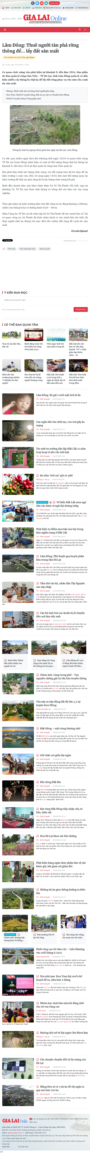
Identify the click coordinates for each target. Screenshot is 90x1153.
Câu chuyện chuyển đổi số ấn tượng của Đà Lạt (61, 1061)
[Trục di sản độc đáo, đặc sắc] (11, 335)
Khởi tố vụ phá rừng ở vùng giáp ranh (23, 98)
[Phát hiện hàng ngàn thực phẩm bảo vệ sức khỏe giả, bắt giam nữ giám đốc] (18, 871)
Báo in (27, 8)
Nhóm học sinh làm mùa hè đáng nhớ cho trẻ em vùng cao (60, 1005)
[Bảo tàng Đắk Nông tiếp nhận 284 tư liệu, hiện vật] (18, 817)
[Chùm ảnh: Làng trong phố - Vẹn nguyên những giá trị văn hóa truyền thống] (18, 683)
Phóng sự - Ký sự (43, 479)
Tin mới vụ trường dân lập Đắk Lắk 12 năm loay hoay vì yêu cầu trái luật (61, 450)
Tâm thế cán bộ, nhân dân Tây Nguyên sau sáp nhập (60, 585)
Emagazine (69, 8)
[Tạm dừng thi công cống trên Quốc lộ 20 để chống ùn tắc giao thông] (44, 649)
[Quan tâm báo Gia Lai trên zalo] (37, 3)
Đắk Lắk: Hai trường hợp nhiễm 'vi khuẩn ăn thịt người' (11, 378)
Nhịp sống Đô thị (43, 957)
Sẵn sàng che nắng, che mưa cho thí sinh (73, 936)
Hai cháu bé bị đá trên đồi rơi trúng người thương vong (33, 377)
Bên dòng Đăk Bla (50, 782)
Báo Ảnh (17, 8)
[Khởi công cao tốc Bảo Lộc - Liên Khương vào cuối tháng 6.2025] (18, 958)
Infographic (83, 8)
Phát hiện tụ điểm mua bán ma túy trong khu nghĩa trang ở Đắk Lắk (59, 531)
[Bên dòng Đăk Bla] (18, 790)
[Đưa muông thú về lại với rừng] (44, 923)
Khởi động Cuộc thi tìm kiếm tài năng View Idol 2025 (33, 347)
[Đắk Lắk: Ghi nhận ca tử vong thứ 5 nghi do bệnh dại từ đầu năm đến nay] (56, 365)
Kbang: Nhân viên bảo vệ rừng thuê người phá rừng (30, 91)
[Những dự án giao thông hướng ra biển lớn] (18, 898)
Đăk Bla (43, 790)
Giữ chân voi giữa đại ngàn (55, 755)
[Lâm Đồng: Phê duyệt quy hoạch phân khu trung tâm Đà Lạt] (18, 565)
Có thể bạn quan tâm (21, 324)
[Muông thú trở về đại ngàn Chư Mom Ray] (18, 1041)
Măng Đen (40, 1098)
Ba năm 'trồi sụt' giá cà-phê (56, 475)
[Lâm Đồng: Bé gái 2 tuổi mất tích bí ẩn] (18, 403)
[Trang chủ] (5, 29)
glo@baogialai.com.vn (16, 1133)
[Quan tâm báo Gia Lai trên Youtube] (41, 3)
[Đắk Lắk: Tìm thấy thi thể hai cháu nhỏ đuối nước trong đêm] (78, 365)
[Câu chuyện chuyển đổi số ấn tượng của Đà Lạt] (18, 1068)
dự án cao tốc (60, 965)
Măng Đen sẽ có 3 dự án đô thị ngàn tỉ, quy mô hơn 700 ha (60, 1088)
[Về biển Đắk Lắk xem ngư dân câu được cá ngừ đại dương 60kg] (18, 511)
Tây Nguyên (59, 483)
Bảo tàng (64, 820)
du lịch (44, 799)
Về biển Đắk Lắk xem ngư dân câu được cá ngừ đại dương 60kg (61, 504)
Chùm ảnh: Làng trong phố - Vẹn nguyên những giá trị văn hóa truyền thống (61, 676)
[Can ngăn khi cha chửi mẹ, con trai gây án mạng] (18, 430)
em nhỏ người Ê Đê (64, 1022)
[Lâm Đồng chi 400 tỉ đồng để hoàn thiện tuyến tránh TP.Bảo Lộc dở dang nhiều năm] (73, 649)
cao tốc (50, 901)
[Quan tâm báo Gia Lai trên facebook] (33, 3)
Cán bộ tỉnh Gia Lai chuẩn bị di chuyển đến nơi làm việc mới (60, 615)
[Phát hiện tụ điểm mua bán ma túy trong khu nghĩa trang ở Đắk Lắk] (18, 537)
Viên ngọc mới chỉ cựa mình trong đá (55, 345)
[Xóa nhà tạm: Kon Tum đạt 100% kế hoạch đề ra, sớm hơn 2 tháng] (18, 985)
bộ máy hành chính (59, 624)
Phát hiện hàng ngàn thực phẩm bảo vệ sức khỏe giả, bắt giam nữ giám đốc (61, 864)
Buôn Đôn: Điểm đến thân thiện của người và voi (13, 663)
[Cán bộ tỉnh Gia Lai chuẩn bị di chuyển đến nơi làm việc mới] (18, 621)
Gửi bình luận (81, 309)
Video (7, 8)
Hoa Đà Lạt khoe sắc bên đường (58, 836)
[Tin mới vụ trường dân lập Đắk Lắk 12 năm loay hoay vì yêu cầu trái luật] (18, 457)
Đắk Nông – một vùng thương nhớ (59, 728)
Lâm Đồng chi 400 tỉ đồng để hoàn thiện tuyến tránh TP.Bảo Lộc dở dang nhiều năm (73, 663)
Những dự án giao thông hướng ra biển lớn (60, 891)
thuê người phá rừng (27, 249)
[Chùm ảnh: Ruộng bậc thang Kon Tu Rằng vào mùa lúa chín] (15, 923)
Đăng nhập (54, 3)
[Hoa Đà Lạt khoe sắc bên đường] (18, 844)
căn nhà (83, 987)
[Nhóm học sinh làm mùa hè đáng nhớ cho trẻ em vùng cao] (18, 1012)
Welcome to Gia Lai (53, 8)
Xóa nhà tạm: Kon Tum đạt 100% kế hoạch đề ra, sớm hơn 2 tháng (59, 978)
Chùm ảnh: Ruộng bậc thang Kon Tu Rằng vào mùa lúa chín (14, 938)
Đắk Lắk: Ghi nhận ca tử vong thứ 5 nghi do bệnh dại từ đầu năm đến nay (56, 378)
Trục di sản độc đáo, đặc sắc (11, 345)
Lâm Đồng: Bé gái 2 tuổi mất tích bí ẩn (58, 395)
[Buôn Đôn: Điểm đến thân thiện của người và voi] (15, 649)
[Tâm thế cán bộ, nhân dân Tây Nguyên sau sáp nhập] (18, 592)
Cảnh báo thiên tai (43, 709)
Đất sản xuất (44, 249)
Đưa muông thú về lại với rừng (43, 936)
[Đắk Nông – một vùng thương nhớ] (18, 737)
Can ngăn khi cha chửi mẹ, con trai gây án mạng (60, 423)
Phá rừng (11, 249)
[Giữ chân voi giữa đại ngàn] (18, 764)
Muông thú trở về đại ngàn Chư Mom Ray (63, 1032)
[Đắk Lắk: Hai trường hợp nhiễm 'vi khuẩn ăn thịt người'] (11, 365)
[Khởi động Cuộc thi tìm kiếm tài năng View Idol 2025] (33, 335)
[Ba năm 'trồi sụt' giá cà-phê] (18, 484)
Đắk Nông (45, 736)
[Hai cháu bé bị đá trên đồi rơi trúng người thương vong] (33, 365)
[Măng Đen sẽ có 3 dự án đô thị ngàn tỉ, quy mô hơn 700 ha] (18, 1095)
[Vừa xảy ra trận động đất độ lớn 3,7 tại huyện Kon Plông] (18, 710)
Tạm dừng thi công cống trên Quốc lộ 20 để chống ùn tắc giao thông (44, 663)
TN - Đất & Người (43, 399)
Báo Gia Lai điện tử (45, 18)
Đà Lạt (49, 570)
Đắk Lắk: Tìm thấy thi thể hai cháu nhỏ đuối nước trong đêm (77, 378)
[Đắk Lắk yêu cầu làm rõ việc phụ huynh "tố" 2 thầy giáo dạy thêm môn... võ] (78, 335)
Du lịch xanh (41, 1011)
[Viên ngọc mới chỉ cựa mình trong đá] (56, 335)
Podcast (38, 8)
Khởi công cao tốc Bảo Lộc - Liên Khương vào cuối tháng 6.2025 (60, 951)
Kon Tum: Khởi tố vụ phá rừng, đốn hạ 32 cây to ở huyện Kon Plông (37, 95)
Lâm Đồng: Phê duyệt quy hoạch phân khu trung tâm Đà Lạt (60, 558)
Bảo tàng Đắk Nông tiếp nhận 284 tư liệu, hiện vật (59, 810)
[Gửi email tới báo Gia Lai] (46, 3)
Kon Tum (55, 688)
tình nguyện (44, 1017)
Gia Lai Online (14, 1120)
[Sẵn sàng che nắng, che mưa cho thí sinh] (73, 923)
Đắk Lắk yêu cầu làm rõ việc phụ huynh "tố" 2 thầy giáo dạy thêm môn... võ (77, 349)
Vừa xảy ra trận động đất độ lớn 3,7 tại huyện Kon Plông (58, 703)
